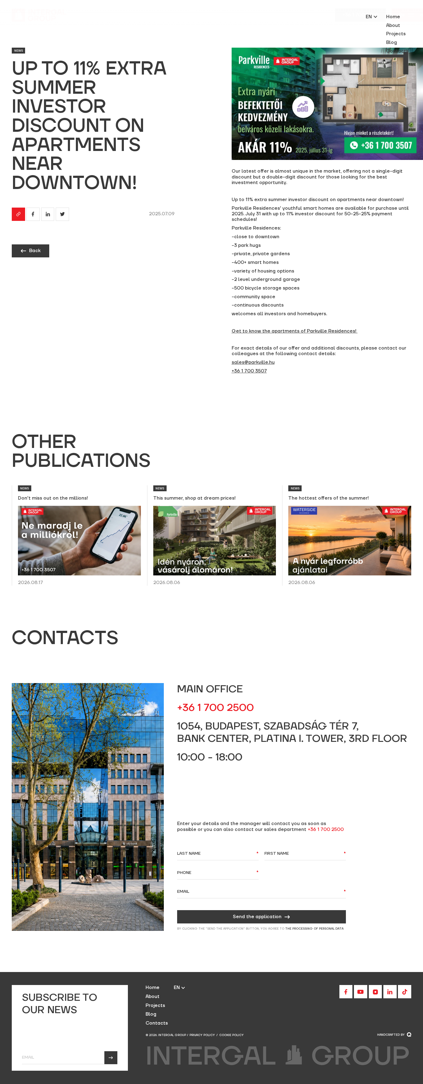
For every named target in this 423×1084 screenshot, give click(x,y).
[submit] (111, 1058)
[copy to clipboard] (18, 214)
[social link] (346, 991)
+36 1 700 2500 (326, 829)
